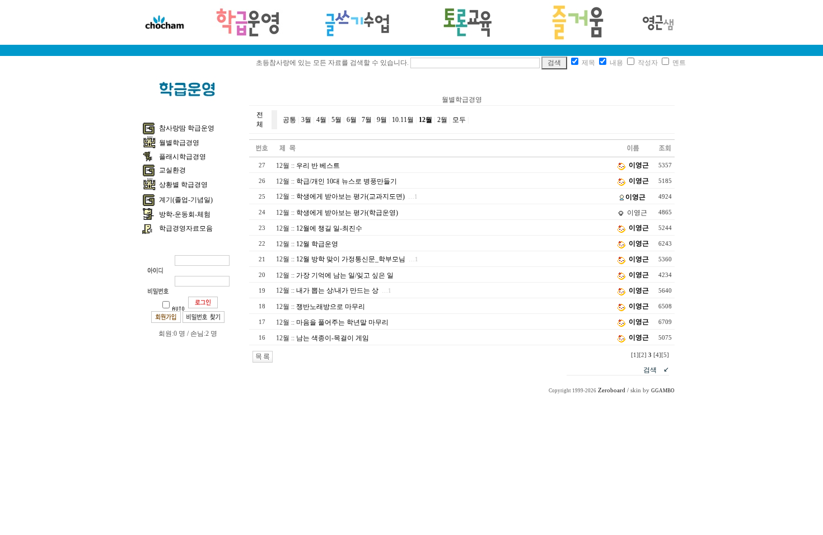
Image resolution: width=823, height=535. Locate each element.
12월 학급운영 (317, 244)
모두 (459, 120)
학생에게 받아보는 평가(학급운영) (347, 213)
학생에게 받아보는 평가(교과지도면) (350, 196)
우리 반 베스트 (318, 166)
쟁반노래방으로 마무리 (330, 307)
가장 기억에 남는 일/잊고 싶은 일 (345, 275)
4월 (321, 120)
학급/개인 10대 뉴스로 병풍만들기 (346, 181)
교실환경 (172, 170)
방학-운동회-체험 (185, 214)
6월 (352, 120)
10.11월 (403, 120)
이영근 (639, 165)
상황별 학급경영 (183, 185)
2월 (442, 120)
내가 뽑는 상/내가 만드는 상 (337, 290)
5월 (336, 120)
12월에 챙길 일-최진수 (329, 228)
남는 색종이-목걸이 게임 (332, 338)
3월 (306, 120)
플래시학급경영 (182, 157)
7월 (367, 120)
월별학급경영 (179, 143)
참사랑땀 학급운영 (186, 128)
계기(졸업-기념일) (186, 200)
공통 (289, 120)
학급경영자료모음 (186, 228)
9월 (382, 120)
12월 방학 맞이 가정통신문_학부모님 (350, 259)
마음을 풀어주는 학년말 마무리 (342, 322)
